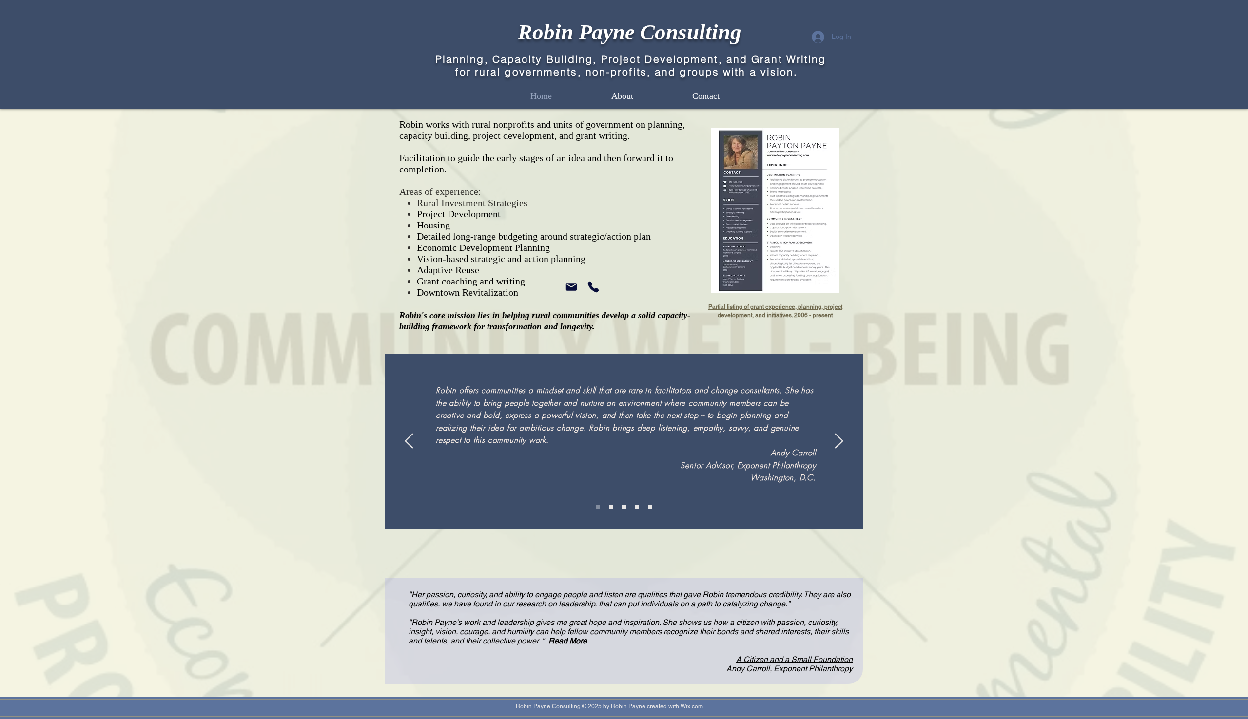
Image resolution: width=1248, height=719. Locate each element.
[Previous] (409, 442)
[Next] (839, 442)
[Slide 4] (637, 507)
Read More (567, 640)
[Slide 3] (624, 507)
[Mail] (571, 287)
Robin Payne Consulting (629, 32)
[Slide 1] (611, 507)
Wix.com (692, 706)
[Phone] (593, 287)
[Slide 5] (650, 507)
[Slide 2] (598, 507)
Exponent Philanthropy (813, 668)
